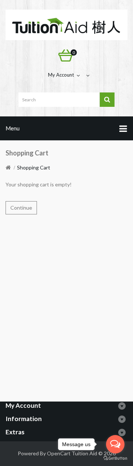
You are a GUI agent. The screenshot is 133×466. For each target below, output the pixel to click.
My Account (61, 75)
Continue (21, 207)
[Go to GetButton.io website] (115, 458)
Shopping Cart (33, 167)
